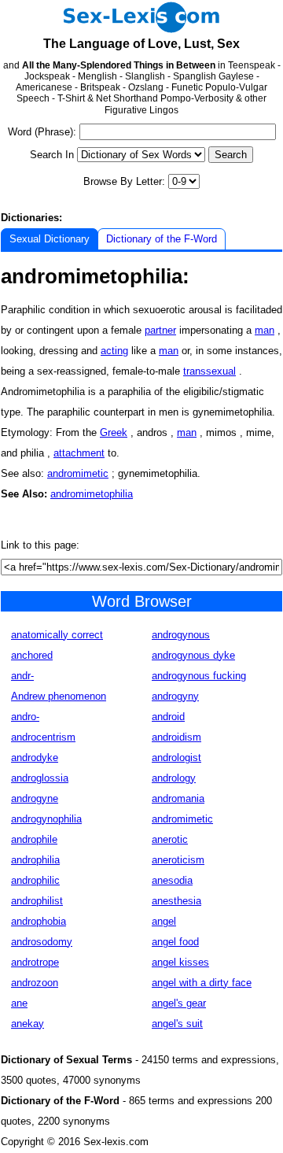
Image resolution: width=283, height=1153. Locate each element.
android (168, 716)
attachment (79, 453)
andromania (178, 798)
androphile (34, 839)
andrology (174, 778)
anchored (32, 655)
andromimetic (77, 473)
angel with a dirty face (202, 983)
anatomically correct (57, 635)
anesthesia (176, 901)
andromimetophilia (91, 494)
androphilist (37, 901)
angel (164, 921)
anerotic (170, 839)
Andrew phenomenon (58, 696)
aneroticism (178, 860)
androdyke (34, 757)
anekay (27, 1023)
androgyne (34, 798)
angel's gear (179, 1003)
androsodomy (41, 942)
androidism (176, 737)
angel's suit (177, 1023)
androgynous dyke (193, 655)
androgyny (175, 696)
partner (160, 330)
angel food (175, 942)
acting (114, 351)
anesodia (172, 880)
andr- (22, 676)
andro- (25, 716)
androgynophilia (46, 819)
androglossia (39, 778)
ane (19, 1003)
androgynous (181, 635)
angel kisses (180, 962)
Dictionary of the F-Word (161, 239)
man (264, 330)
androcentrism (43, 737)
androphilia (35, 860)
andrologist (176, 757)
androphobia (38, 921)
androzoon (34, 983)
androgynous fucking (199, 676)
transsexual (209, 371)
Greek (113, 432)
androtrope (35, 962)
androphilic (35, 880)
